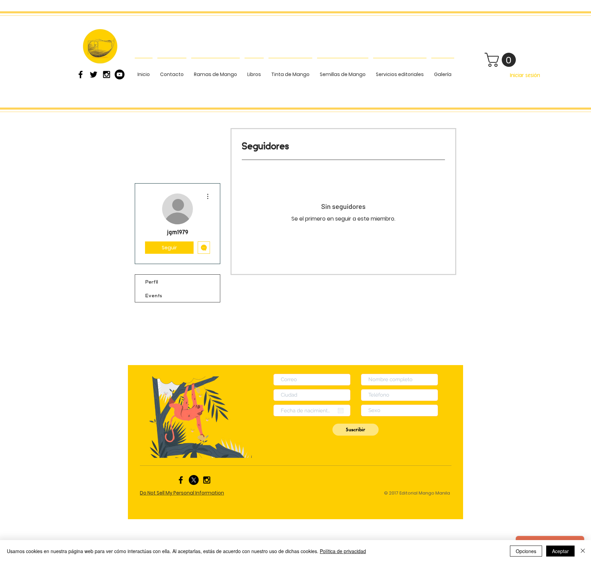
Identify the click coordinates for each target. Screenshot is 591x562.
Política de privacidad (343, 551)
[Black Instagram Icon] (106, 74)
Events (153, 295)
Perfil (151, 281)
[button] (502, 60)
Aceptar (560, 551)
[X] (194, 480)
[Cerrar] (583, 551)
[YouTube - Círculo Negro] (119, 74)
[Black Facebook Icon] (81, 74)
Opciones (526, 551)
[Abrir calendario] (340, 410)
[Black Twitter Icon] (93, 74)
